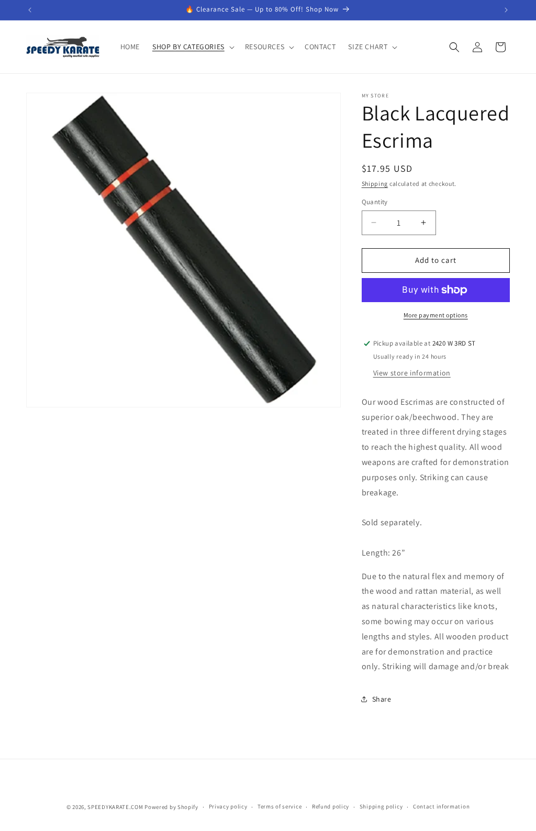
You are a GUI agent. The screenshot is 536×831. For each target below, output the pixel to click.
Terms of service (280, 806)
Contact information (441, 806)
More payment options (436, 315)
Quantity (375, 201)
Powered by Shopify (171, 807)
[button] (192, 47)
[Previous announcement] (29, 10)
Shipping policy (381, 806)
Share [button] (382, 699)
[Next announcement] (506, 10)
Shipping (375, 183)
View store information (412, 373)
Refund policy (330, 806)
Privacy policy (228, 806)
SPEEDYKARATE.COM (115, 807)
